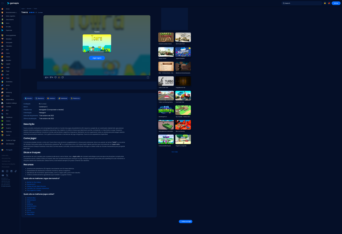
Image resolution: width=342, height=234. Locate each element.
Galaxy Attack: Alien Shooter (36, 186)
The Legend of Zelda (34, 190)
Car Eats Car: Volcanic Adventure (38, 188)
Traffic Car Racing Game (166, 102)
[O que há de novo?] (325, 3)
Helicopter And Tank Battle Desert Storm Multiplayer (166, 131)
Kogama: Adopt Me (181, 146)
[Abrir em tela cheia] (148, 77)
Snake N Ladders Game (165, 44)
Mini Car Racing (180, 131)
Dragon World (162, 58)
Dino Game (30, 212)
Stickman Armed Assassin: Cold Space (183, 73)
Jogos (23, 8)
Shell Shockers (31, 206)
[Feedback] (63, 77)
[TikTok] (15, 171)
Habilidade (64, 98)
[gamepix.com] (13, 3)
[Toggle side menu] (2, 3)
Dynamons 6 (31, 184)
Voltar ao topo (186, 221)
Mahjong (30, 204)
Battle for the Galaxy (34, 182)
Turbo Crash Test (163, 87)
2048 (28, 202)
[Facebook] (2, 171)
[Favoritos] (329, 3)
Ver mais (175, 152)
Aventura (52, 98)
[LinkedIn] (11, 171)
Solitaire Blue (31, 198)
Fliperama (41, 98)
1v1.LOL (29, 210)
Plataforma (76, 98)
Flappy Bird (30, 214)
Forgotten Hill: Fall (180, 87)
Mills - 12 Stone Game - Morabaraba (166, 73)
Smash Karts (31, 208)
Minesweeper (31, 200)
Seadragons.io (163, 116)
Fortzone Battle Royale (165, 146)
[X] (7, 175)
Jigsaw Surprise (180, 58)
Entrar (336, 3)
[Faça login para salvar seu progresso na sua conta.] (59, 77)
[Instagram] (7, 171)
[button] (9, 9)
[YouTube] (2, 175)
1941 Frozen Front (180, 44)
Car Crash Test (180, 102)
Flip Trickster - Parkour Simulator (183, 116)
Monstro (29, 8)
